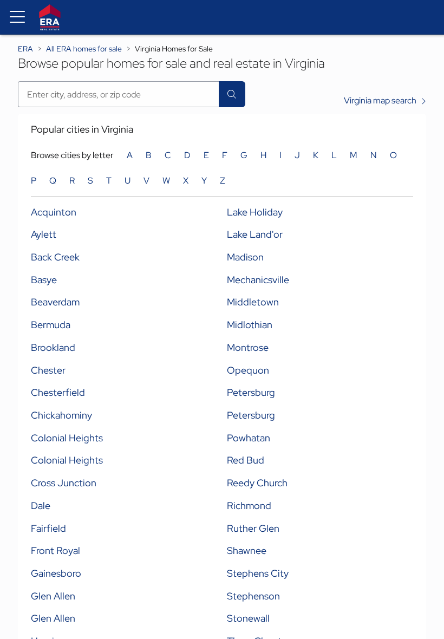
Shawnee (246, 550)
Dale (40, 505)
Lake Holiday (255, 212)
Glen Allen (53, 596)
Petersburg (251, 392)
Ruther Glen (253, 528)
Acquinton (53, 212)
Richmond (249, 505)
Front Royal (55, 550)
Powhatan (248, 438)
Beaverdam (55, 302)
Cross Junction (63, 483)
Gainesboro (56, 573)
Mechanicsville (258, 279)
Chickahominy (61, 415)
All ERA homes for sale (84, 49)
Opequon (248, 370)
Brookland (53, 347)
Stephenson (253, 596)
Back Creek (55, 257)
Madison (245, 257)
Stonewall (248, 618)
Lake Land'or (255, 234)
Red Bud (245, 460)
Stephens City (258, 573)
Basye (44, 279)
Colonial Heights (67, 438)
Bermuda (50, 324)
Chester (48, 370)
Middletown (253, 302)
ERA (25, 49)
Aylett (43, 234)
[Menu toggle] (17, 17)
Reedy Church (257, 483)
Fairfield (48, 528)
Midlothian (249, 324)
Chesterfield (58, 392)
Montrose (248, 347)
